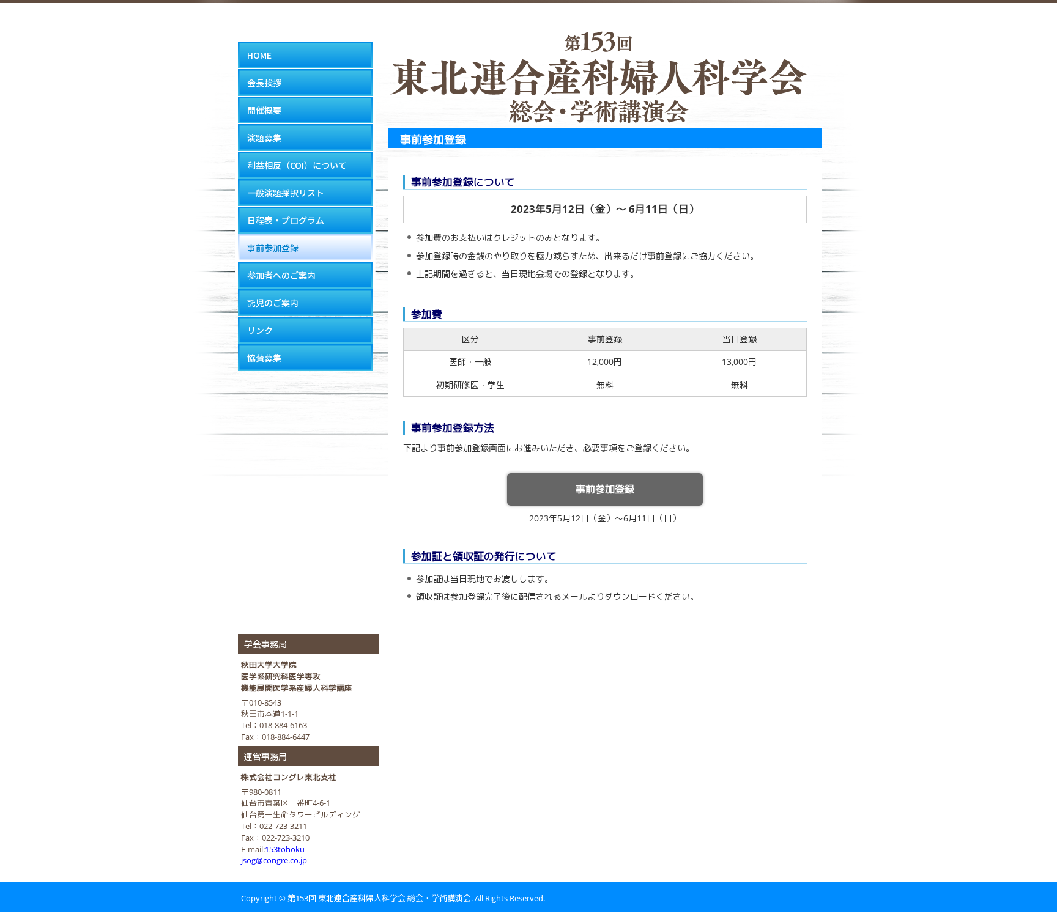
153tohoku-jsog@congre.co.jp (274, 855)
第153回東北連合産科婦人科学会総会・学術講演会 (599, 64)
